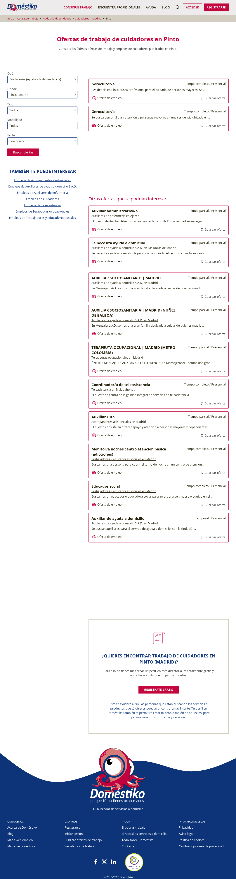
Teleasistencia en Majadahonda (113, 390)
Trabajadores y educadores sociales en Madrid (123, 459)
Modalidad (14, 120)
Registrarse (72, 827)
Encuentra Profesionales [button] (119, 7)
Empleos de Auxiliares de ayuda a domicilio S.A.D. (42, 186)
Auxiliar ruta (103, 416)
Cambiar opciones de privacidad (201, 846)
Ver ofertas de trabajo (80, 846)
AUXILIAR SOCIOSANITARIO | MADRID (126, 277)
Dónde (12, 89)
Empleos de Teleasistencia (42, 205)
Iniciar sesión (74, 834)
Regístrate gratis (158, 690)
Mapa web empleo (20, 840)
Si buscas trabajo (133, 827)
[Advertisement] (156, 162)
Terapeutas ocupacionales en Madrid (117, 358)
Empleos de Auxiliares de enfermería (42, 193)
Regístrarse (216, 7)
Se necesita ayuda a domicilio (118, 242)
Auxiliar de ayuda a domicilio (117, 518)
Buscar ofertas (23, 152)
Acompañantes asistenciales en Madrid (118, 422)
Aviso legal (186, 834)
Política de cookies (191, 840)
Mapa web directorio (21, 846)
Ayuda (151, 7)
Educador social (105, 486)
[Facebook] (96, 862)
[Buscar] (178, 7)
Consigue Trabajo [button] (78, 7)
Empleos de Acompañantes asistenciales (42, 180)
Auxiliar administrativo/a (114, 210)
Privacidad (186, 827)
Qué (10, 73)
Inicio (10, 18)
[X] (104, 862)
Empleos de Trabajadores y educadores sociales (42, 218)
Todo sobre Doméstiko (138, 840)
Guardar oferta (214, 98)
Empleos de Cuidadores (42, 199)
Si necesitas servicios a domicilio (144, 834)
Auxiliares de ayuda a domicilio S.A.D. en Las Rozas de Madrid (133, 248)
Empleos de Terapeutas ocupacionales (42, 211)
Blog (166, 7)
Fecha (11, 135)
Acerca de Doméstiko (22, 827)
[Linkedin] (113, 862)
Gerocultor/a (103, 84)
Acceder (192, 7)
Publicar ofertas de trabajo (83, 840)
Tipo (10, 104)
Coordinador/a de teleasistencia (120, 384)
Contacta (128, 846)
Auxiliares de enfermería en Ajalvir (115, 216)
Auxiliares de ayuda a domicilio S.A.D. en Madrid (124, 283)
